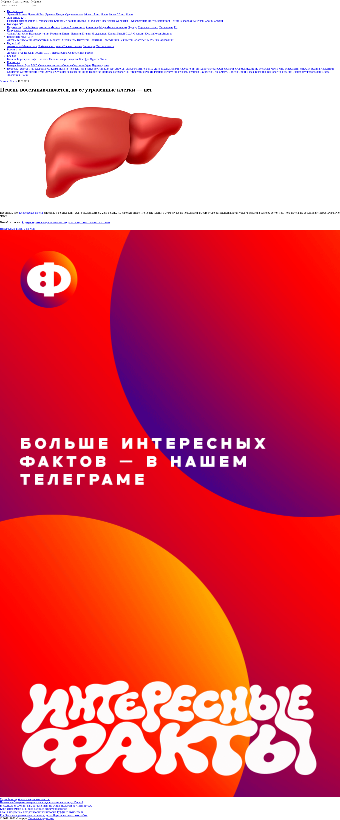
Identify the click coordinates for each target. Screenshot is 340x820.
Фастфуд (84, 59)
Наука (13, 43)
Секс (215, 71)
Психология (120, 71)
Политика (95, 71)
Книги (65, 27)
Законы (165, 68)
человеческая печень (30, 212)
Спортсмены (141, 39)
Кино (34, 27)
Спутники (78, 65)
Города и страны (20, 30)
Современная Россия (80, 52)
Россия (14, 49)
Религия (194, 71)
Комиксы (44, 27)
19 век (113, 14)
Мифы (304, 68)
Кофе (34, 59)
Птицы (175, 20)
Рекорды (183, 71)
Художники (167, 39)
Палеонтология (72, 46)
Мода (102, 27)
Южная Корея (153, 33)
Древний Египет (17, 14)
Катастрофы (215, 68)
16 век (88, 14)
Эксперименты (105, 46)
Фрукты (95, 59)
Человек (76, 68)
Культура (15, 23)
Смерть (223, 71)
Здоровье (42, 68)
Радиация (160, 71)
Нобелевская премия (50, 46)
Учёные (154, 39)
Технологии (274, 71)
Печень (13, 81)
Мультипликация (116, 27)
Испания (76, 33)
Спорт (242, 71)
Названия (314, 68)
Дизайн (26, 27)
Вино (141, 68)
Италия (86, 33)
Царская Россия (33, 52)
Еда (11, 55)
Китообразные (44, 20)
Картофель (23, 59)
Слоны (209, 20)
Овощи (53, 59)
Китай (121, 33)
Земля (20, 65)
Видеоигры (14, 27)
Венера (11, 65)
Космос (13, 62)
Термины (260, 71)
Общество (13, 71)
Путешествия (136, 71)
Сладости (72, 59)
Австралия (21, 33)
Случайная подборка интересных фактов (25, 799)
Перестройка (59, 52)
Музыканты (69, 39)
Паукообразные (138, 20)
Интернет (202, 68)
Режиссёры (126, 39)
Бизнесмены (24, 39)
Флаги (11, 33)
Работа (149, 71)
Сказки (153, 27)
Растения (171, 71)
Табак (250, 71)
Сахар (62, 59)
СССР (47, 52)
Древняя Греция (54, 14)
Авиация (103, 68)
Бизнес (91, 68)
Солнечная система (50, 65)
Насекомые (108, 20)
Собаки (218, 20)
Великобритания (39, 33)
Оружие (50, 71)
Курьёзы (240, 68)
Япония (167, 33)
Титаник (287, 71)
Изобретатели (41, 39)
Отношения (62, 71)
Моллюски (94, 20)
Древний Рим (36, 14)
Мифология (292, 68)
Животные (16, 17)
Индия (66, 33)
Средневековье (74, 14)
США (129, 33)
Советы (233, 71)
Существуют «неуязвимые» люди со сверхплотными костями (66, 222)
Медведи (81, 20)
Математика (29, 46)
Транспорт (299, 71)
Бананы (11, 59)
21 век (129, 14)
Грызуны (12, 20)
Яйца (103, 59)
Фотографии (314, 71)
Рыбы (200, 20)
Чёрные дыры (100, 65)
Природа (107, 71)
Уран (88, 65)
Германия (55, 33)
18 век (104, 14)
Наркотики (327, 68)
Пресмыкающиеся (159, 20)
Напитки (43, 59)
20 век (121, 14)
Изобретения (187, 68)
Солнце (67, 65)
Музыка (55, 27)
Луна (27, 65)
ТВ (175, 27)
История (15, 11)
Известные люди (20, 36)
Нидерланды (99, 33)
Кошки (71, 20)
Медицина (251, 68)
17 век (96, 14)
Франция (138, 33)
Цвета (326, 71)
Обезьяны (122, 20)
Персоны (75, 71)
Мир (281, 68)
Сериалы (143, 27)
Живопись (92, 27)
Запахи (174, 68)
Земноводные (27, 20)
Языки (25, 74)
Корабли (229, 68)
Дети (157, 68)
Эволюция (89, 46)
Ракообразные (188, 20)
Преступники (111, 39)
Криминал (59, 68)
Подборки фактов (20, 68)
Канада (112, 33)
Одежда (132, 27)
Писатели (83, 39)
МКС (34, 65)
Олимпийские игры (32, 71)
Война (149, 68)
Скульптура (166, 27)
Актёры (11, 39)
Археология (14, 46)
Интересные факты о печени (17, 228)
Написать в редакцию (41, 818)
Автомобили (117, 68)
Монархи (55, 39)
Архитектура (77, 27)
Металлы (264, 68)
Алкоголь (132, 68)
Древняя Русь (15, 52)
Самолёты (206, 71)
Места (274, 68)
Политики (95, 39)
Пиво (85, 71)
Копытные (60, 20)
